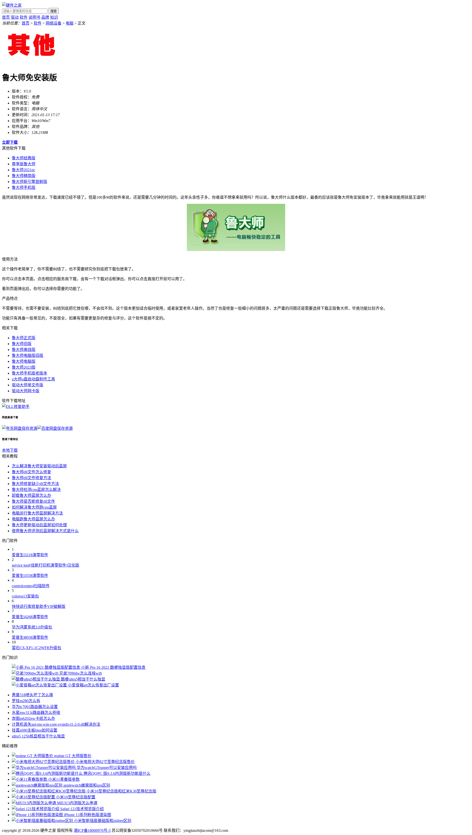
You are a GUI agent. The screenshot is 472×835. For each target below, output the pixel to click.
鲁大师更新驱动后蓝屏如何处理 (39, 525)
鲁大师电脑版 (23, 361)
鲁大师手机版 (23, 187)
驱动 (15, 17)
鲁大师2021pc (23, 170)
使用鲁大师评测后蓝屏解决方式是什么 (45, 531)
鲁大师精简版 (23, 176)
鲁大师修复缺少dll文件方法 (35, 484)
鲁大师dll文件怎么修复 (31, 472)
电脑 (70, 23)
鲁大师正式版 (23, 338)
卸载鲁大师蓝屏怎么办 (31, 495)
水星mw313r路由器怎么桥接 (36, 712)
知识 (54, 17)
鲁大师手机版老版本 (29, 373)
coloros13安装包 (25, 596)
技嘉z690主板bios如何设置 (34, 730)
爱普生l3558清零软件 (30, 575)
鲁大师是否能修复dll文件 (33, 501)
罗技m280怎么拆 (26, 701)
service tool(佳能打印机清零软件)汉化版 (45, 565)
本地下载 (10, 450)
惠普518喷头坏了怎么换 (32, 695)
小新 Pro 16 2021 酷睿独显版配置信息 (113, 667)
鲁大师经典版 (23, 158)
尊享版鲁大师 (23, 164)
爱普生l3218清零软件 (30, 555)
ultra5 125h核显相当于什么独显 (38, 736)
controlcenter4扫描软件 (31, 586)
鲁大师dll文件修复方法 (31, 478)
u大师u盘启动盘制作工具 (33, 379)
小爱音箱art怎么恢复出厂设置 (93, 685)
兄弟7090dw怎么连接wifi (80, 673)
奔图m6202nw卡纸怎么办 (33, 718)
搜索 (53, 11)
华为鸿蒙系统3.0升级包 (32, 627)
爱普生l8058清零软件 (30, 637)
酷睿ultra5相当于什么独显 (83, 679)
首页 (6, 17)
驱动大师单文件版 (27, 385)
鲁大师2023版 (23, 367)
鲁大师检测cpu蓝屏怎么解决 (36, 489)
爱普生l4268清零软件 (30, 617)
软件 (24, 17)
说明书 (34, 17)
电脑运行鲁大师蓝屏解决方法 (37, 513)
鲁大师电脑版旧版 (27, 355)
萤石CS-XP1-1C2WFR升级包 (36, 648)
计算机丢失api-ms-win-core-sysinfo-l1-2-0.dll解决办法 (56, 724)
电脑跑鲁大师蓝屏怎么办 (33, 519)
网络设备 (53, 23)
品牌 (45, 17)
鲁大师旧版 (21, 344)
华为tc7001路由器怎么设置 (35, 707)
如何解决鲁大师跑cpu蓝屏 (34, 507)
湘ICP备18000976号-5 (92, 830)
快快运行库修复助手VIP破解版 (38, 606)
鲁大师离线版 (23, 350)
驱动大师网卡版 (25, 391)
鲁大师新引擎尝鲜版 (29, 182)
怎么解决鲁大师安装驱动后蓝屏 (39, 466)
